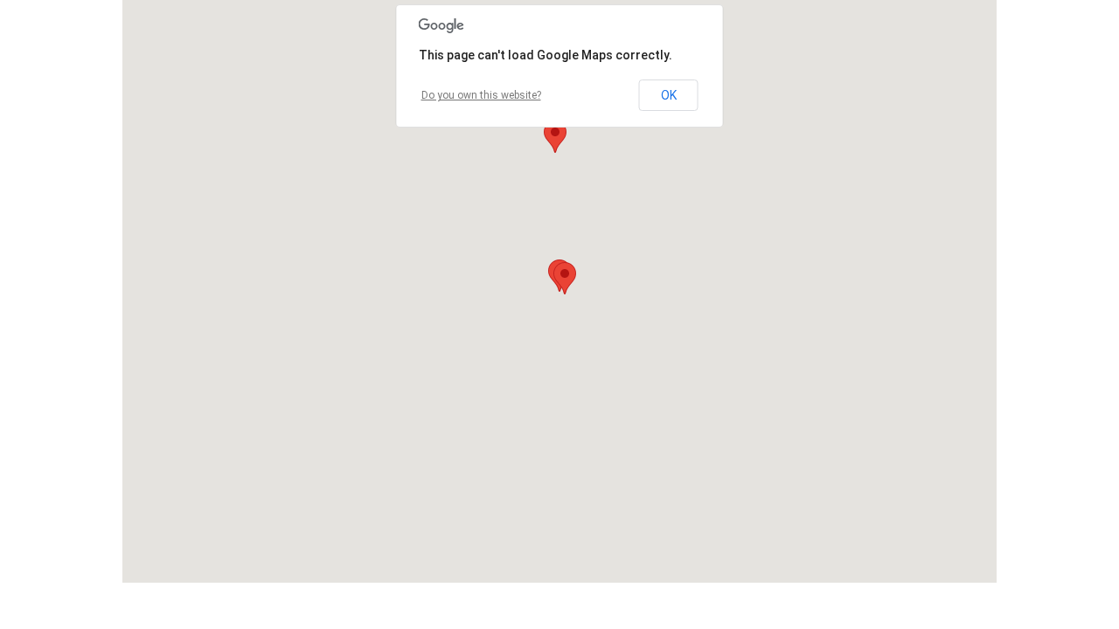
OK (669, 95)
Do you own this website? (481, 95)
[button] (564, 278)
